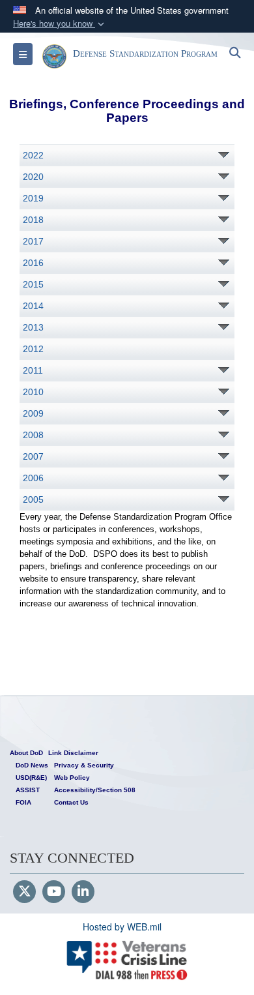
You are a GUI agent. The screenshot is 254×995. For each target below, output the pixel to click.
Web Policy (72, 777)
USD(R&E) (31, 777)
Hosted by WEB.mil (122, 926)
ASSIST (28, 790)
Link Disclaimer (73, 752)
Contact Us (71, 802)
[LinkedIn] (83, 891)
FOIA (23, 802)
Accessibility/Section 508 (94, 790)
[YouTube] (53, 891)
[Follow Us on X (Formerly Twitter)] (24, 891)
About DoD (26, 752)
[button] (60, 24)
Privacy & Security (84, 765)
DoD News (32, 765)
